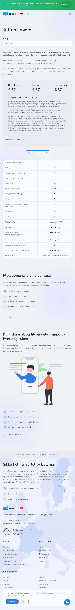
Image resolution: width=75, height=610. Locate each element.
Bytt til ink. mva (50, 454)
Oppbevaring (43, 584)
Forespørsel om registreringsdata (14, 565)
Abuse (41, 561)
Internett (42, 577)
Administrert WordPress (47, 581)
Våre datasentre (8, 550)
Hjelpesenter (43, 550)
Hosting (5, 581)
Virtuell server (8, 588)
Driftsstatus (43, 554)
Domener (6, 577)
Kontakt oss (43, 547)
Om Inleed (6, 547)
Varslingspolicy (8, 557)
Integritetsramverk (9, 561)
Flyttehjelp (42, 557)
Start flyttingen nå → (65, 5)
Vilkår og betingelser (10, 554)
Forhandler (6, 584)
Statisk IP (42, 588)
